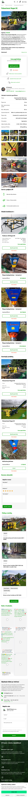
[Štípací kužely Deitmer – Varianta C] (14, 331)
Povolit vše (14, 792)
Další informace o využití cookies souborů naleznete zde (11, 788)
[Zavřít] (26, 784)
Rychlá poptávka (14, 66)
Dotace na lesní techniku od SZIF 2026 (12, 595)
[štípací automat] (23, 132)
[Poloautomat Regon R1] (14, 409)
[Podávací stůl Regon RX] (14, 224)
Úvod (2, 5)
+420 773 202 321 (10, 91)
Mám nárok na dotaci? (15, 82)
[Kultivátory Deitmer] (14, 449)
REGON (8, 33)
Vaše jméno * (5, 482)
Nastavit (7, 795)
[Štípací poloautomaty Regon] (5, 132)
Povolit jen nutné (20, 795)
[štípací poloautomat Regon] (5, 138)
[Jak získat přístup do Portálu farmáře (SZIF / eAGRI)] (14, 523)
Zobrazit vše (24, 52)
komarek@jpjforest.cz (20, 91)
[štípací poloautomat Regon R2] (14, 132)
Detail (14, 468)
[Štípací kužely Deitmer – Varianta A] (14, 263)
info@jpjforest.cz (8, 693)
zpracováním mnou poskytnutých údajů (11, 731)
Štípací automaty (8, 5)
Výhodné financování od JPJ (15, 78)
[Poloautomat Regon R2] (14, 369)
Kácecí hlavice (6, 588)
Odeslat (14, 735)
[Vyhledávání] (15, 2)
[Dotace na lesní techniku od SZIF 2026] (14, 578)
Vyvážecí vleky (7, 590)
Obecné (5, 533)
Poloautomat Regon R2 (8, 381)
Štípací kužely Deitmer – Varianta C (11, 343)
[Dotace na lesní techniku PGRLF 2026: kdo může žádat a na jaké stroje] (14, 551)
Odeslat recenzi (7, 506)
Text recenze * (5, 494)
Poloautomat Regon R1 (8, 421)
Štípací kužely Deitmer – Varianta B (11, 309)
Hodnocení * (5, 488)
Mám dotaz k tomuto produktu (15, 74)
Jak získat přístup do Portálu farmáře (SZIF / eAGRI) (13, 538)
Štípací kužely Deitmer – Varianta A (11, 275)
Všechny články (14, 601)
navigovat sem (7, 701)
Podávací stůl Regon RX (8, 236)
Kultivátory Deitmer (7, 461)
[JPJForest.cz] (2, 1)
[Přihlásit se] (17, 2)
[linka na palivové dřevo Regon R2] (14, 138)
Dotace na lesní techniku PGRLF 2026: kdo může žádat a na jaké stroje (13, 566)
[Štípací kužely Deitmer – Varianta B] (14, 297)
